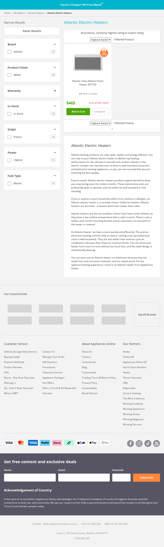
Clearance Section (52, 372)
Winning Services (132, 424)
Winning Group (131, 414)
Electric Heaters (36, 12)
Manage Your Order (53, 357)
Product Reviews (13, 367)
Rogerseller (129, 388)
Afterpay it (10, 383)
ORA (125, 383)
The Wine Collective (134, 398)
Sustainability (89, 388)
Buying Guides (12, 357)
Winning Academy (133, 403)
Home (7, 12)
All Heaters (19, 12)
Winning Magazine (133, 419)
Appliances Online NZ (135, 362)
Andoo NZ (128, 357)
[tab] (32, 44)
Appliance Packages (53, 377)
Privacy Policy (89, 383)
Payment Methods (14, 362)
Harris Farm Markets (134, 367)
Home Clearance (132, 377)
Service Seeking (132, 393)
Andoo (126, 351)
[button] (32, 44)
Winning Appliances (134, 409)
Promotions (48, 367)
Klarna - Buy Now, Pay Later (19, 377)
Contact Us (48, 351)
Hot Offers (48, 383)
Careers (86, 357)
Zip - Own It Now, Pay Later (19, 388)
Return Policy (108, 377)
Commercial (89, 362)
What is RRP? (11, 393)
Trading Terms (90, 377)
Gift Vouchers (49, 362)
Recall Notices (90, 393)
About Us (87, 351)
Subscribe (146, 477)
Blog (84, 367)
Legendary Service (26, 351)
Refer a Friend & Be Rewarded (59, 388)
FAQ (6, 372)
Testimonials (89, 372)
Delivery (8, 351)
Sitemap (47, 393)
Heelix (126, 372)
